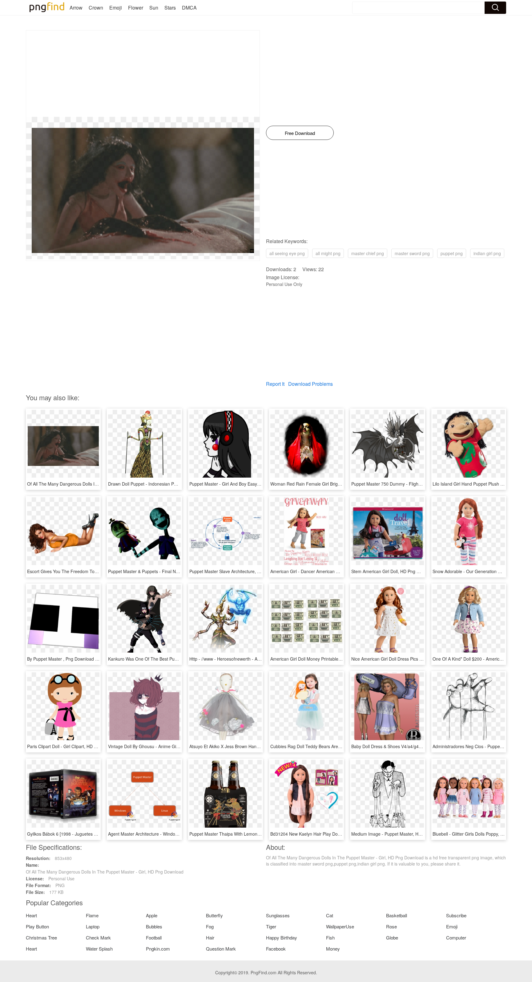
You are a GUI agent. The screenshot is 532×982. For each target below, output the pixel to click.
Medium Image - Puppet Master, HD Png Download (401, 834)
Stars (170, 7)
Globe (392, 937)
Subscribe (456, 915)
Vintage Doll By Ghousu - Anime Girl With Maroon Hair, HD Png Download (180, 746)
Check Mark (98, 937)
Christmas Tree (41, 937)
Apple (151, 915)
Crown (96, 7)
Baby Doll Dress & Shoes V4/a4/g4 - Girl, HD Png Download (409, 746)
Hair (210, 937)
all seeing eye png (287, 253)
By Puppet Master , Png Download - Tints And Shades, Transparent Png (97, 659)
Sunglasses (278, 915)
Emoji (115, 7)
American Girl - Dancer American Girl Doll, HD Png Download (329, 571)
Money (333, 948)
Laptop (92, 926)
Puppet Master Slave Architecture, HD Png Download (241, 571)
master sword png (412, 253)
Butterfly (214, 915)
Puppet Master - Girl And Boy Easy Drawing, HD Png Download (250, 484)
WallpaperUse (340, 926)
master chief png (367, 253)
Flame (92, 915)
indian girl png (487, 253)
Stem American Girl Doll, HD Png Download (393, 571)
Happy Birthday (281, 937)
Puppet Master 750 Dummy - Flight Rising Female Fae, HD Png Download (423, 484)
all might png (328, 253)
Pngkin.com (158, 948)
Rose (391, 926)
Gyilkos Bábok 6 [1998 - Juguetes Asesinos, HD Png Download (88, 834)
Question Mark (221, 948)
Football (154, 937)
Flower (135, 7)
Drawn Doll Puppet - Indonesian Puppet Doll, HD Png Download (170, 484)
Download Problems (310, 383)
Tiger (271, 926)
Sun (153, 7)
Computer (456, 937)
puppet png (452, 253)
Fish (330, 937)
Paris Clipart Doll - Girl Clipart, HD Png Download (74, 746)
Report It (275, 383)
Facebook (276, 948)
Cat (329, 915)
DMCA (189, 7)
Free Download (300, 133)
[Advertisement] (143, 74)
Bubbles (154, 926)
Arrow (76, 7)
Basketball (396, 915)
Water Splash (99, 948)
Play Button (37, 926)
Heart (31, 915)
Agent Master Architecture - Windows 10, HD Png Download (166, 834)
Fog (210, 926)
